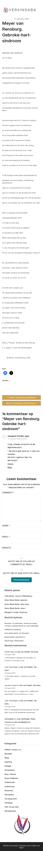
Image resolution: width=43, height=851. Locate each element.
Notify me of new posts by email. (21, 573)
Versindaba (9, 719)
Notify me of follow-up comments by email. (21, 563)
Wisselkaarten (10, 811)
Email (6, 536)
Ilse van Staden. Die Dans (27, 652)
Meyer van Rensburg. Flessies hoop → (21, 403)
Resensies (9, 790)
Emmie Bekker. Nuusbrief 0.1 (15, 637)
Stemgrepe (9, 794)
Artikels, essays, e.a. (13, 749)
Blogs (7, 758)
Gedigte (8, 766)
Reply (10, 467)
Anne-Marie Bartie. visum (15, 608)
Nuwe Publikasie (11, 778)
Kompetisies (10, 770)
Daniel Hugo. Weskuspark (14, 641)
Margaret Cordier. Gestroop (16, 612)
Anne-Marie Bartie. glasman (16, 600)
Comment (8, 492)
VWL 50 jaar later (12, 807)
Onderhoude (10, 782)
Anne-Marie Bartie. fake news (17, 604)
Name (6, 525)
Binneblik (8, 754)
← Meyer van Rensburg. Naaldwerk (22, 398)
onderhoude (9, 786)
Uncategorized (11, 799)
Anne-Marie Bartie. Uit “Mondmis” (17, 633)
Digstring (8, 762)
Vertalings (9, 803)
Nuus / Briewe (10, 774)
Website (6, 548)
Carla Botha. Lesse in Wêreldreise (18, 596)
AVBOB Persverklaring (13, 629)
